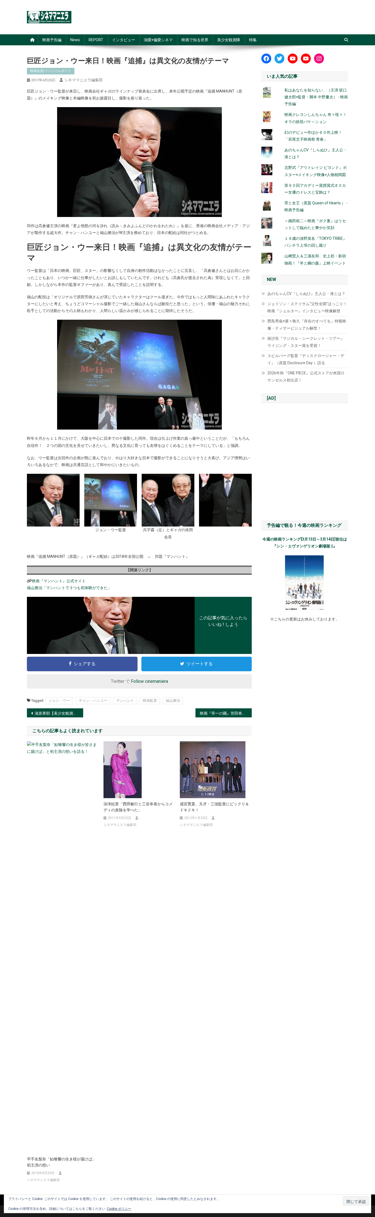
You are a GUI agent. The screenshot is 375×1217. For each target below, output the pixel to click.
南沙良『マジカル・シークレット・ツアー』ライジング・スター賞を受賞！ (305, 342)
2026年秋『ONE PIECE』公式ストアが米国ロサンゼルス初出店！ (306, 376)
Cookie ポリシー (119, 1209)
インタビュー (123, 40)
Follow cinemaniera (149, 681)
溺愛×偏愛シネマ (158, 40)
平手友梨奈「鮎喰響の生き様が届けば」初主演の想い (61, 1162)
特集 (253, 40)
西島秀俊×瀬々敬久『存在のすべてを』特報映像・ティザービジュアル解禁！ (306, 324)
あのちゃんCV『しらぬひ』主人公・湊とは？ (306, 293)
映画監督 (150, 700)
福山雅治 (173, 700)
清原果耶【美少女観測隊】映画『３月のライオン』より (59, 713)
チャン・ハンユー (93, 700)
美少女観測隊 (228, 40)
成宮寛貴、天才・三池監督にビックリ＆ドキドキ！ (214, 807)
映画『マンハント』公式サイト (59, 581)
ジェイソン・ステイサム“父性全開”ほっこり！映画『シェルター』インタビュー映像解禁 (307, 307)
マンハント (125, 700)
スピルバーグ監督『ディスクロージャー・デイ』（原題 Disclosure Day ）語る (305, 359)
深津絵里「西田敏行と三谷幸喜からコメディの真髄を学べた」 (138, 807)
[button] (53, 500)
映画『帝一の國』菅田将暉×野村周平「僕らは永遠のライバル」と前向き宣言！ (226, 713)
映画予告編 (51, 40)
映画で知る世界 (194, 40)
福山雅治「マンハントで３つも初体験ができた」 (69, 588)
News (75, 40)
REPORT (96, 40)
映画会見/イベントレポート (50, 71)
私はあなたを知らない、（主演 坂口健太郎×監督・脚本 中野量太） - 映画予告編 (316, 97)
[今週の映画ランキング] (304, 582)
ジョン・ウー (59, 700)
